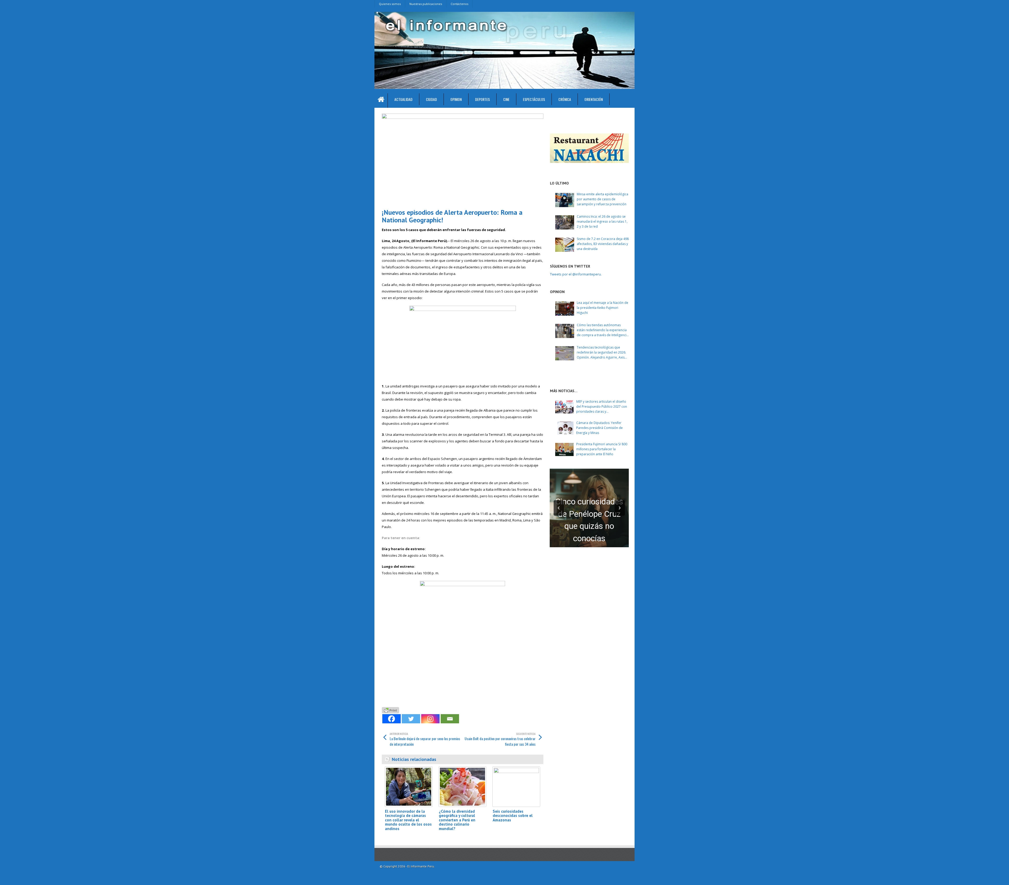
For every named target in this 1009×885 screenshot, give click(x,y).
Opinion (456, 99)
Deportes (482, 99)
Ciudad (431, 99)
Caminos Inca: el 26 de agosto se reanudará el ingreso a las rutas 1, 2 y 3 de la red (602, 221)
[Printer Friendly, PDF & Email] (390, 709)
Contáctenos (459, 4)
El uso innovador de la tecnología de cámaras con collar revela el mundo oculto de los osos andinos (408, 820)
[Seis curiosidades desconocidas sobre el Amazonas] (516, 786)
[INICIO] (381, 100)
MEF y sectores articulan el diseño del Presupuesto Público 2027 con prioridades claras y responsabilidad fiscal (601, 406)
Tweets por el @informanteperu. (576, 274)
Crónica (564, 99)
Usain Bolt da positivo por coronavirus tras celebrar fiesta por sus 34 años (500, 739)
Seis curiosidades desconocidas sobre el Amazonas (513, 815)
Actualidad (403, 99)
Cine (506, 99)
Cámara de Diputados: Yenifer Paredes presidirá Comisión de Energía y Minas (599, 428)
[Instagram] (430, 718)
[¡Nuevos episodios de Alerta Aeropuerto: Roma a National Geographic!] (462, 159)
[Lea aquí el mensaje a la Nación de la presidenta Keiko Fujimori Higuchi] (564, 308)
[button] (559, 508)
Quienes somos (390, 4)
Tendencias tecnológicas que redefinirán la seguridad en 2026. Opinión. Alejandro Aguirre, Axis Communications (601, 352)
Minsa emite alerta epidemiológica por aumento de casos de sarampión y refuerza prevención (602, 199)
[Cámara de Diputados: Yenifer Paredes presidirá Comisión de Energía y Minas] (564, 428)
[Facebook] (391, 718)
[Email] (450, 718)
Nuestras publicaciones (425, 4)
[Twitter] (411, 718)
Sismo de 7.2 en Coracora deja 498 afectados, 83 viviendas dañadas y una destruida (603, 244)
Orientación (593, 99)
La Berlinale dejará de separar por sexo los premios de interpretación (425, 739)
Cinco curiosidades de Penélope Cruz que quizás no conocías (589, 520)
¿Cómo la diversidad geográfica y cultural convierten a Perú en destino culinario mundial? (457, 820)
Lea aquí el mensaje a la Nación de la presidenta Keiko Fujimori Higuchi (602, 307)
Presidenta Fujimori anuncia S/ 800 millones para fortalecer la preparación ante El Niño (601, 449)
